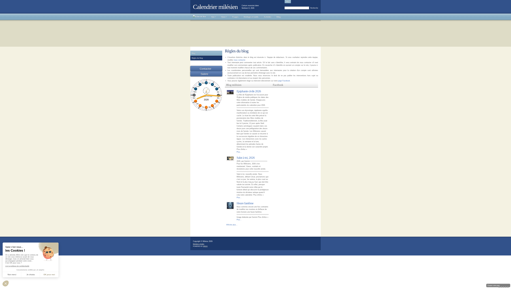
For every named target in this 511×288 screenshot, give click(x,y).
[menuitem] (199, 16)
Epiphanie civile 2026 (249, 91)
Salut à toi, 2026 (246, 157)
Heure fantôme (245, 203)
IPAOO (205, 246)
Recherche (314, 8)
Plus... (239, 152)
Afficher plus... (232, 225)
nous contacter (239, 60)
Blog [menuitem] (287, 2)
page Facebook (284, 81)
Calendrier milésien (215, 6)
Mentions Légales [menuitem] (198, 244)
